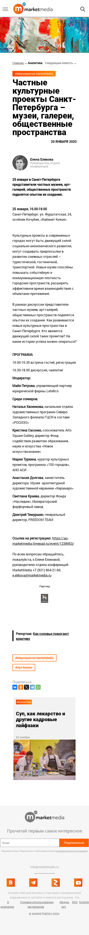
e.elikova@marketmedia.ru (31, 575)
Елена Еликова (41, 159)
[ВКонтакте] (14, 687)
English (84, 902)
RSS (75, 902)
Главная (18, 63)
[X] (26, 687)
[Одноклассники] (20, 687)
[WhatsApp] (38, 687)
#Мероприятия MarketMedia (34, 74)
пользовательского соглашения (72, 851)
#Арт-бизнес (23, 667)
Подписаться (74, 842)
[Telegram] (32, 687)
